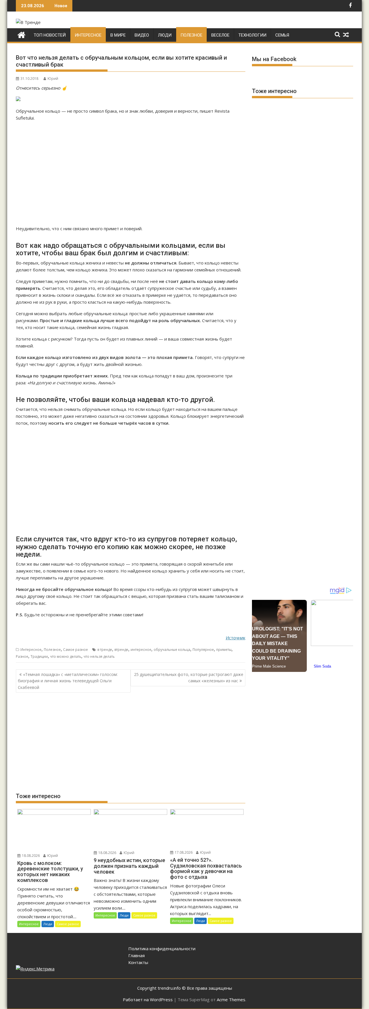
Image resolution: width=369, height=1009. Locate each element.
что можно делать (65, 656)
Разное (22, 656)
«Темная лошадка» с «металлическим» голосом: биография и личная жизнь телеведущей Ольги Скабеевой (68, 681)
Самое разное (75, 649)
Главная (136, 955)
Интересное (88, 35)
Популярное (203, 649)
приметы (223, 649)
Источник (235, 637)
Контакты (138, 962)
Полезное (191, 35)
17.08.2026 (183, 852)
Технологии (252, 35)
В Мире (118, 35)
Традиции (39, 656)
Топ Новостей (50, 35)
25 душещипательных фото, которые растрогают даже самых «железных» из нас (188, 677)
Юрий (53, 78)
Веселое (220, 35)
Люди (165, 35)
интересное (141, 649)
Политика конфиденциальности (161, 948)
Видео (142, 35)
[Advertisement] (130, 173)
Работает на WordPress (148, 999)
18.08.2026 (30, 855)
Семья (282, 35)
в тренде (104, 649)
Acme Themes (231, 999)
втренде (121, 649)
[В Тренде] (21, 34)
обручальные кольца (172, 649)
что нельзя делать (99, 656)
